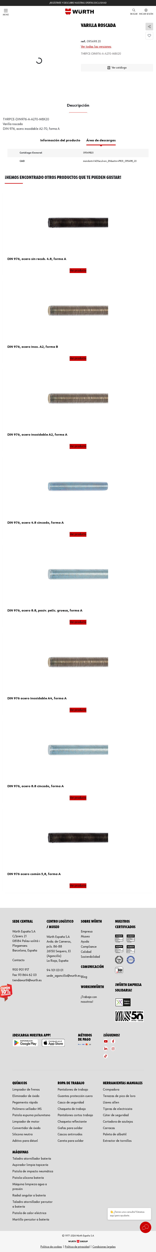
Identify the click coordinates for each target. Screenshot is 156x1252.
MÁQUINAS (20, 1152)
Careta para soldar (71, 1141)
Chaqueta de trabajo (72, 1109)
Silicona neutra (22, 1134)
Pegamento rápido (25, 1102)
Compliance (89, 946)
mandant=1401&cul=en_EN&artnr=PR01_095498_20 (109, 161)
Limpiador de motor (25, 1121)
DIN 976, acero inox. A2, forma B (32, 347)
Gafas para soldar (70, 1128)
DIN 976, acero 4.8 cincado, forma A (35, 522)
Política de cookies (51, 1246)
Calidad (86, 952)
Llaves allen (111, 1102)
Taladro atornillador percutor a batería (32, 1204)
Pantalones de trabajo (73, 1089)
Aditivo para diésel (25, 1141)
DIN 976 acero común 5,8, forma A (34, 874)
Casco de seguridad (71, 1102)
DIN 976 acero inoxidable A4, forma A (37, 698)
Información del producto (60, 140)
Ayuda (85, 941)
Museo (85, 936)
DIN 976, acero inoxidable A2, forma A (37, 434)
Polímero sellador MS (27, 1109)
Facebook (113, 1041)
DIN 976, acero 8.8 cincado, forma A (35, 786)
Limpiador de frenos (26, 1089)
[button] (134, 12)
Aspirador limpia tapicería (30, 1165)
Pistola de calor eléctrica (29, 1213)
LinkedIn (105, 1048)
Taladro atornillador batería (31, 1158)
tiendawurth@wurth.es (27, 980)
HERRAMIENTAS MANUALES (122, 1083)
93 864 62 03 (27, 975)
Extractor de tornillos (117, 1141)
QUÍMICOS (19, 1083)
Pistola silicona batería (28, 1178)
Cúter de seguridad (116, 1115)
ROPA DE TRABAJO (71, 1083)
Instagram (113, 1048)
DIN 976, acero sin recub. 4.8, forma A (36, 259)
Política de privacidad (77, 1246)
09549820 (88, 153)
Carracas (109, 1128)
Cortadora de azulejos (118, 1121)
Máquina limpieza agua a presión (29, 1187)
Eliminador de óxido (25, 1096)
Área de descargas (101, 140)
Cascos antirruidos (70, 1134)
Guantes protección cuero (75, 1096)
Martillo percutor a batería (30, 1219)
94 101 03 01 (55, 970)
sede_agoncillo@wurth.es (64, 975)
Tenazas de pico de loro (119, 1096)
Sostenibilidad (90, 956)
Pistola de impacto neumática (32, 1171)
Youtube (105, 1041)
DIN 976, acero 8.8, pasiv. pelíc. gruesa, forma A (44, 610)
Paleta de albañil (115, 1134)
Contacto (18, 960)
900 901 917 (20, 969)
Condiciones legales (104, 1246)
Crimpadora (111, 1089)
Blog (84, 977)
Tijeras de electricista (117, 1109)
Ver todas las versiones (96, 46)
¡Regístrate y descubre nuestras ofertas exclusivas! (78, 3)
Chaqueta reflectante (72, 1121)
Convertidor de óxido (26, 1128)
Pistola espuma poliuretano (31, 1115)
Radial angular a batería (29, 1195)
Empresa (86, 931)
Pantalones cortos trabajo (75, 1115)
